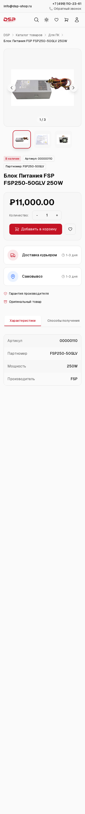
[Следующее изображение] (73, 88)
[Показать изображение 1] (22, 139)
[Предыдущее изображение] (11, 88)
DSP (7, 35)
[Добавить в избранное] (70, 229)
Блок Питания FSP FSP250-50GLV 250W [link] (35, 41)
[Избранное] (56, 20)
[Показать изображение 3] (63, 139)
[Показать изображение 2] (43, 139)
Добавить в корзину (39, 229)
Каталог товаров (29, 35)
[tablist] (42, 321)
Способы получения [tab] (63, 321)
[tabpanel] (42, 360)
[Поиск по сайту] (36, 20)
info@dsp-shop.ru (18, 6)
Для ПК (53, 35)
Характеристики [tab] (23, 321)
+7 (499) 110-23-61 (67, 4)
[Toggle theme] (46, 20)
